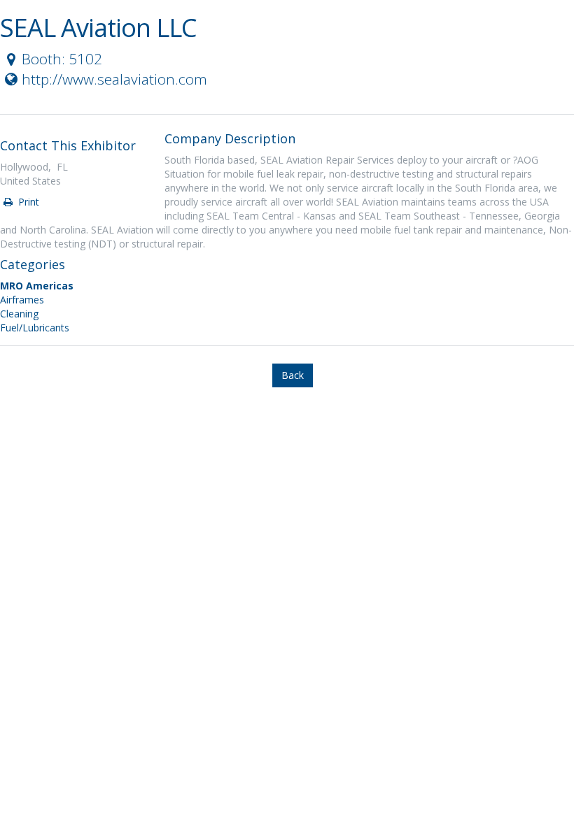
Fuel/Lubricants (34, 327)
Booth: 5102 (62, 59)
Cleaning (19, 313)
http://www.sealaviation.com (114, 79)
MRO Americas (37, 285)
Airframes (22, 299)
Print (27, 201)
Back (292, 375)
